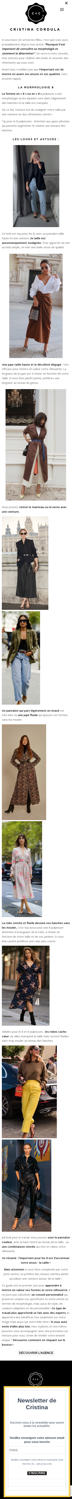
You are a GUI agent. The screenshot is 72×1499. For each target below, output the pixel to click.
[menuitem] (62, 8)
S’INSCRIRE (37, 1473)
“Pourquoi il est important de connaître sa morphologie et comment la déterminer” (33, 48)
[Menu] (62, 9)
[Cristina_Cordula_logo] (36, 17)
